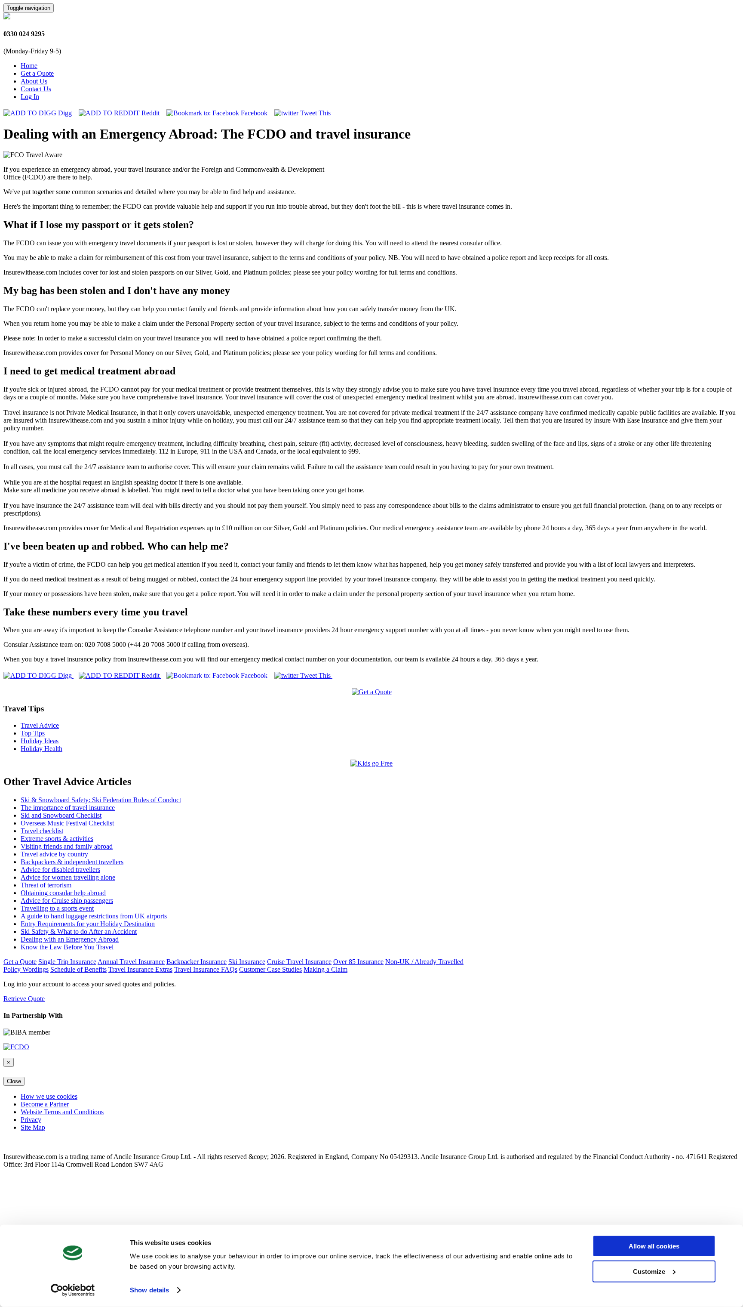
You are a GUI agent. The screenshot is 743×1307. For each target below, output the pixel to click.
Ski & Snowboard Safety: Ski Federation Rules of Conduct (101, 799)
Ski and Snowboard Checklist (61, 815)
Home (29, 65)
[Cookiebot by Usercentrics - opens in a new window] (73, 1290)
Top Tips (33, 733)
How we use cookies (49, 1096)
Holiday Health (41, 748)
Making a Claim (325, 969)
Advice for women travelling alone (68, 877)
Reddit (150, 113)
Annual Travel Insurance (131, 961)
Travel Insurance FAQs (205, 969)
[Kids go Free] (371, 763)
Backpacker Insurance (196, 961)
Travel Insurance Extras (140, 969)
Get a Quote (37, 73)
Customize (649, 1271)
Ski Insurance (246, 961)
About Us (34, 81)
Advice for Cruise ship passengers (67, 900)
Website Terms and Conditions (62, 1111)
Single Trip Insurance (67, 961)
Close (14, 1081)
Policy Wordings (26, 969)
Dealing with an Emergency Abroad (70, 939)
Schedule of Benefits (78, 969)
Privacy (31, 1119)
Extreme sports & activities (57, 838)
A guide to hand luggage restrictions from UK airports (94, 916)
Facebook (254, 113)
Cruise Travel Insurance (299, 961)
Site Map (33, 1127)
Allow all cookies (654, 1246)
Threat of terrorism (46, 885)
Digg (65, 113)
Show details (149, 1290)
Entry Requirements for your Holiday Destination (88, 923)
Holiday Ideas (39, 741)
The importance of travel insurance (68, 807)
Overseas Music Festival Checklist (67, 823)
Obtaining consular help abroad (63, 892)
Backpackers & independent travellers (72, 861)
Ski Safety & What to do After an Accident (79, 931)
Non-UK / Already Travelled (424, 961)
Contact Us (36, 89)
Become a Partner (45, 1104)
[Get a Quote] (372, 691)
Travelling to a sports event (57, 908)
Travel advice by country (54, 854)
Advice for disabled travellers (60, 869)
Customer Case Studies (270, 969)
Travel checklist (42, 830)
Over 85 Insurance (358, 961)
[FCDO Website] (16, 1047)
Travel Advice (40, 725)
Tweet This (315, 113)
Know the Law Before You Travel (67, 947)
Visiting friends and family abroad (67, 846)
